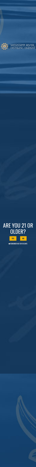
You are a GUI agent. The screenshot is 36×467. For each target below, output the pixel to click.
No (23, 238)
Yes (13, 238)
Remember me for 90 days (18, 243)
